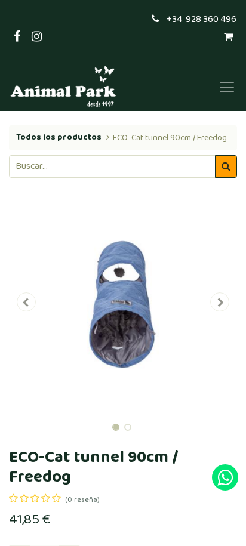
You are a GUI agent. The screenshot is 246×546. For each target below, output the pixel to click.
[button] (26, 301)
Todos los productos (59, 137)
